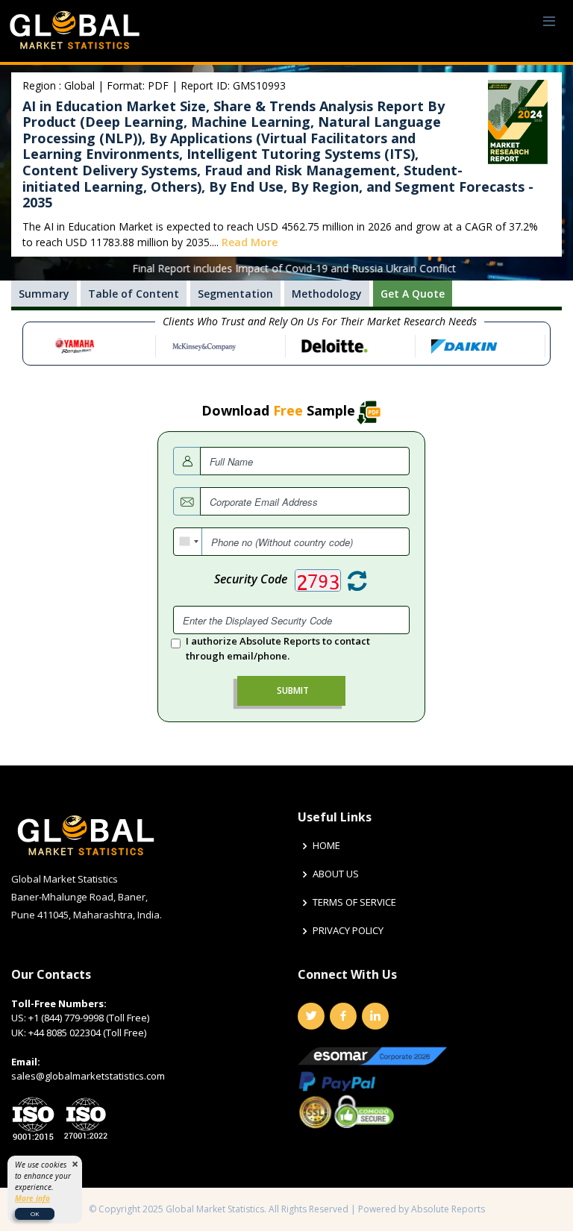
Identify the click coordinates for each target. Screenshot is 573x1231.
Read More (250, 242)
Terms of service (354, 902)
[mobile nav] (549, 22)
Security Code (250, 579)
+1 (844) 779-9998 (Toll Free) (88, 1017)
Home (326, 846)
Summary (44, 293)
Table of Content (133, 293)
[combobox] (188, 541)
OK (35, 1213)
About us (336, 874)
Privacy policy (348, 931)
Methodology (327, 293)
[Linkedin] (375, 1016)
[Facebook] (343, 1016)
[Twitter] (311, 1016)
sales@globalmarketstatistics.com (88, 1076)
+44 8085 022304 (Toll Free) (87, 1032)
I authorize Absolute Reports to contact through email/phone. (278, 648)
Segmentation (235, 293)
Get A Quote (413, 293)
